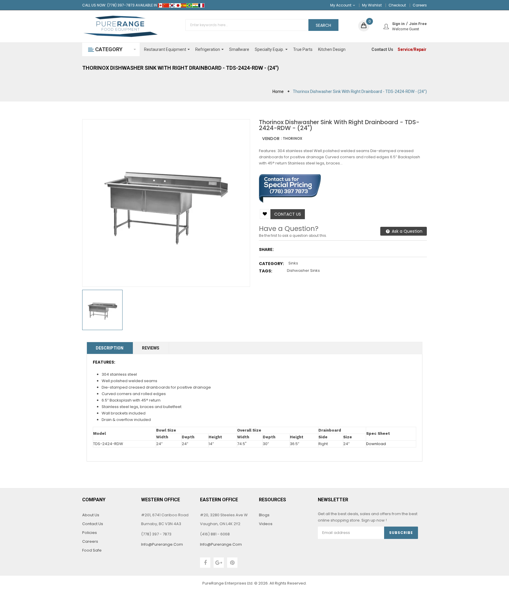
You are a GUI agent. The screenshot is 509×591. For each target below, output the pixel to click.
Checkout (397, 5)
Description (109, 348)
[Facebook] (205, 562)
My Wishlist (372, 5)
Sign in (398, 23)
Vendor (271, 138)
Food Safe (92, 550)
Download (376, 444)
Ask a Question (406, 231)
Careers (420, 5)
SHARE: (266, 249)
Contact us (287, 214)
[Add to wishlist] (265, 214)
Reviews (150, 348)
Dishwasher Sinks (303, 270)
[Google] (219, 562)
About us (90, 515)
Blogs (264, 515)
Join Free (418, 23)
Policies (89, 532)
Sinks (293, 263)
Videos (265, 524)
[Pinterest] (232, 562)
